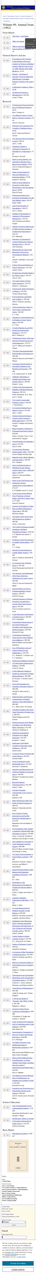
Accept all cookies (18, 1263)
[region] (18, 1257)
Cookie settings (10, 1254)
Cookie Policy (21, 1257)
